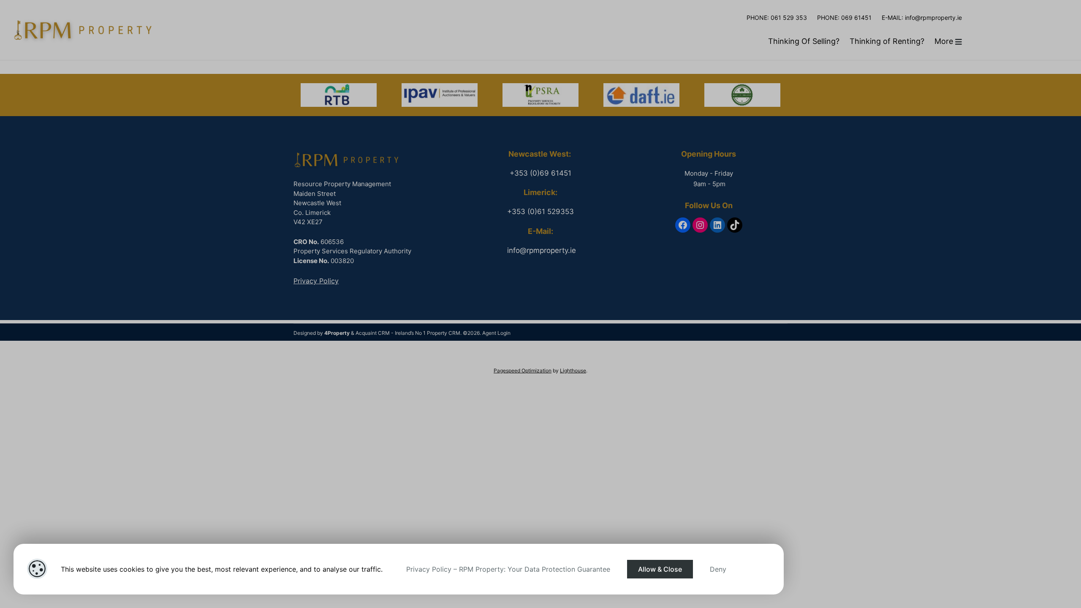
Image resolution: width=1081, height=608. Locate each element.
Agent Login (496, 333)
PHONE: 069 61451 (844, 17)
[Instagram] (700, 225)
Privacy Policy (316, 281)
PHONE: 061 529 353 (777, 17)
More (944, 41)
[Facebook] (682, 225)
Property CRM (443, 333)
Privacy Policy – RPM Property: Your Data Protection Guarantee (508, 569)
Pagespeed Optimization (522, 370)
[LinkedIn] (717, 225)
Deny (718, 569)
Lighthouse (573, 370)
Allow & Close (660, 569)
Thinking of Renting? (887, 41)
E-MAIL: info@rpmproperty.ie (922, 17)
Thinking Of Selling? (803, 41)
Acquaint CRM (373, 333)
